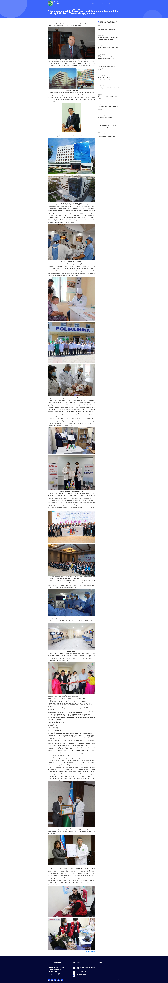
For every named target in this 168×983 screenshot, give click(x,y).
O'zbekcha (78, 9)
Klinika (82, 3)
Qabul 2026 (101, 3)
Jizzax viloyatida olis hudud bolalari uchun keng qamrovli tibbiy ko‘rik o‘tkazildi (108, 125)
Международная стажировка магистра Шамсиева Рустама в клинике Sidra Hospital (108, 107)
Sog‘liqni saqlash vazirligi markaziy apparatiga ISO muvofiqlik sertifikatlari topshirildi (107, 67)
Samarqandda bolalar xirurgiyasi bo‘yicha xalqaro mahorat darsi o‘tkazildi (108, 37)
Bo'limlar (88, 3)
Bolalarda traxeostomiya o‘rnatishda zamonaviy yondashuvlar (106, 77)
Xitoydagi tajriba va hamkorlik (105, 116)
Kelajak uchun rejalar (55, 974)
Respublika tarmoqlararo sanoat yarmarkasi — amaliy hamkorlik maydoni (108, 87)
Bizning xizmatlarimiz (55, 969)
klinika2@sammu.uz (81, 974)
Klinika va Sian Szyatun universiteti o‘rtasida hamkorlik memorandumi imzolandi (108, 27)
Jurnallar (108, 3)
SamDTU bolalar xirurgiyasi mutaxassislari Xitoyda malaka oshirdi (108, 47)
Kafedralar (94, 3)
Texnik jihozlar (53, 971)
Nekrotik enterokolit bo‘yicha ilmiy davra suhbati (107, 96)
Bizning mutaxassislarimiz (56, 967)
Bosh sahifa (76, 3)
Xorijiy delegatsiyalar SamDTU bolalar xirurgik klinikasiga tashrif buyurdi (107, 56)
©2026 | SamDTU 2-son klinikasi (112, 980)
